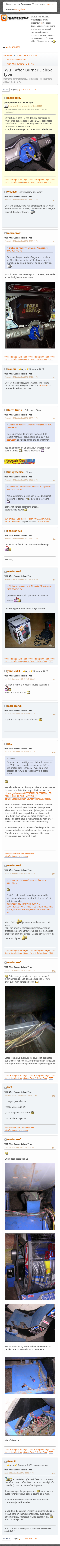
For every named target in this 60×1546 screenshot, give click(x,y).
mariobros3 (14, 97)
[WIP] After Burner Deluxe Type (18, 102)
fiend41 (11, 1461)
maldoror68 (14, 706)
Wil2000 (12, 192)
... (32, 89)
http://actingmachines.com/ (16, 856)
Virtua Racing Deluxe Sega (15, 179)
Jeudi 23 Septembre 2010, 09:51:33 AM (19, 1147)
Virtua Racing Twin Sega (38, 179)
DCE (9, 743)
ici (41, 23)
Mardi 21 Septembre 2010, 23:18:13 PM (19, 970)
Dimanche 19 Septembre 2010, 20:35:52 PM (21, 480)
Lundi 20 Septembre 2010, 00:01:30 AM (19, 679)
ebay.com (43, 385)
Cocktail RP (22, 519)
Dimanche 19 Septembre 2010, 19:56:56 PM (21, 377)
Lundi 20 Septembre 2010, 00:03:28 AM (19, 714)
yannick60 (13, 671)
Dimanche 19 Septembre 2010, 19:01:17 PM (21, 241)
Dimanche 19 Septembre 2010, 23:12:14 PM (21, 579)
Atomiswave (44, 519)
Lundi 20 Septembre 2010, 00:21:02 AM (19, 752)
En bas (6, 89)
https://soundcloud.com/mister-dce (19, 853)
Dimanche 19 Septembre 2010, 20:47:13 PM (21, 538)
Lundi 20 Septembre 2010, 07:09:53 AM (19, 873)
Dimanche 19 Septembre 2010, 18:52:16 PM (25, 106)
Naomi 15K (9, 521)
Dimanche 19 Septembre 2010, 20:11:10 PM (21, 418)
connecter (50, 4)
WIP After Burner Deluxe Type (18, 196)
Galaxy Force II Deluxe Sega (35, 182)
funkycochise (15, 472)
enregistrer (19, 9)
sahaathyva (14, 530)
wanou (11, 369)
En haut (6, 1538)
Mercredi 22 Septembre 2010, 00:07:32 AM (20, 1095)
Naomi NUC (33, 519)
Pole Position (43, 521)
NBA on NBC (9, 519)
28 (34, 89)
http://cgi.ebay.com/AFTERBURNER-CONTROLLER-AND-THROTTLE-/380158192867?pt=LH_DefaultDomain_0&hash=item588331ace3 (28, 796)
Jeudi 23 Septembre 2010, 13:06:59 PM (19, 1473)
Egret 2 (18, 521)
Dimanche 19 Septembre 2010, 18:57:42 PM (21, 200)
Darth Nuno (14, 410)
